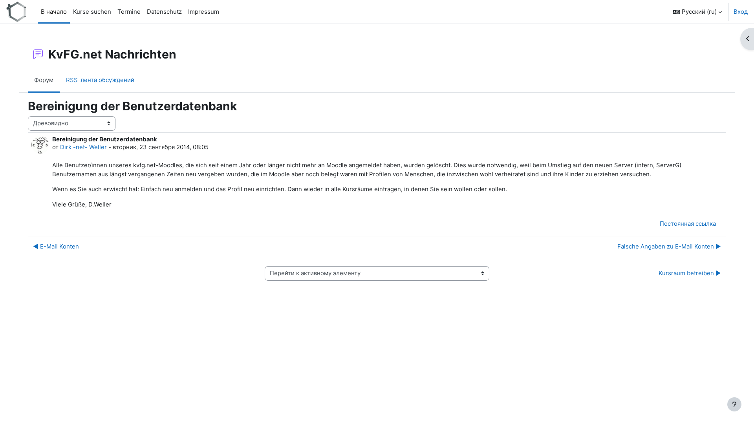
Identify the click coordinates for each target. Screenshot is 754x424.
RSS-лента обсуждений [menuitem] (100, 80)
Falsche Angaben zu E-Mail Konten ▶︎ (669, 246)
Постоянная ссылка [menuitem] (688, 223)
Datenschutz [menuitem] (164, 11)
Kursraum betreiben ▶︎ (690, 273)
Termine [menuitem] (129, 11)
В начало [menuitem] (54, 11)
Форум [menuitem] (43, 80)
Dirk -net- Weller (83, 147)
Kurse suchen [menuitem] (92, 11)
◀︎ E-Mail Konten (56, 246)
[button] (697, 12)
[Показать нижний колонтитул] (734, 404)
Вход (741, 11)
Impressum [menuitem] (203, 11)
